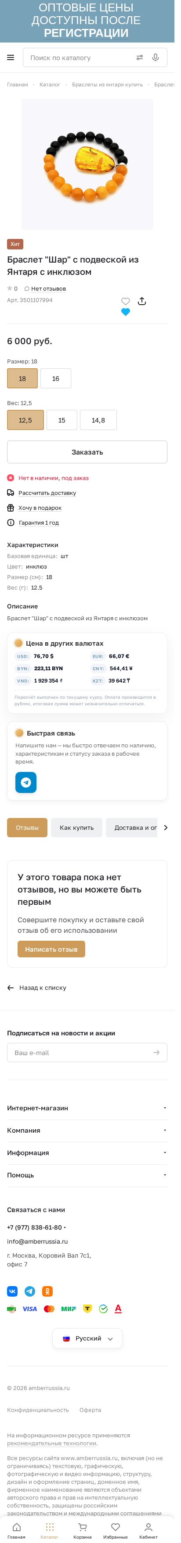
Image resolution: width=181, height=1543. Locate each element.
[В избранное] (125, 300)
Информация (28, 1152)
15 (61, 420)
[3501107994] (87, 164)
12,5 (25, 420)
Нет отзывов (48, 288)
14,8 (98, 420)
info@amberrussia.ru (37, 1241)
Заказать (87, 452)
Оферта (90, 1409)
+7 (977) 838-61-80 (34, 1227)
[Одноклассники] (47, 1291)
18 (22, 378)
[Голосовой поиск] (157, 57)
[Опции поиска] (138, 57)
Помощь (20, 1175)
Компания (23, 1130)
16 (55, 378)
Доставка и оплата (143, 827)
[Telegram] (30, 1291)
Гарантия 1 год (39, 522)
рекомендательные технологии (51, 1443)
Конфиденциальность (38, 1409)
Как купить (77, 827)
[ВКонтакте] (12, 1291)
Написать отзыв (51, 949)
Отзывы (27, 827)
